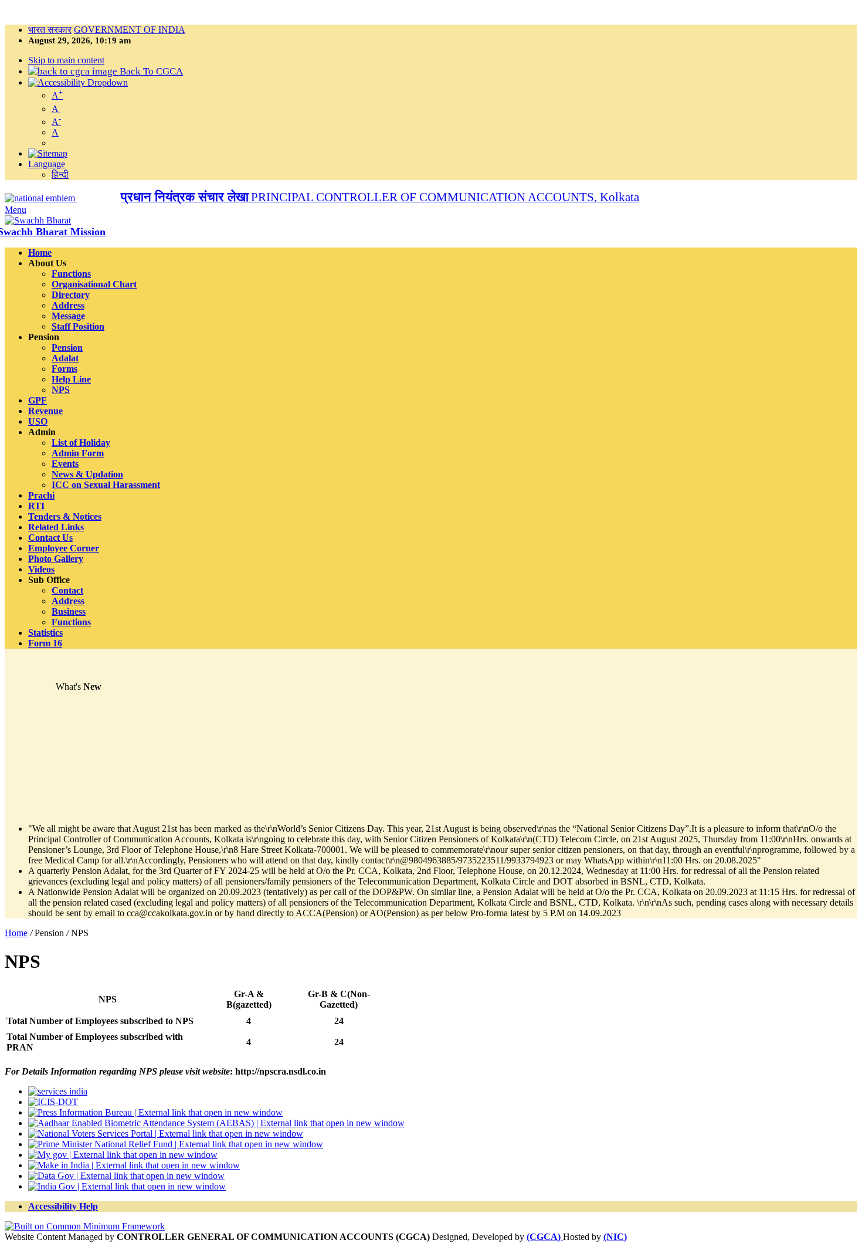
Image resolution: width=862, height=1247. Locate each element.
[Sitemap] (47, 153)
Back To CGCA (150, 71)
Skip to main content (66, 60)
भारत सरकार (50, 30)
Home (16, 933)
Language (46, 164)
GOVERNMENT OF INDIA (129, 30)
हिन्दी (60, 174)
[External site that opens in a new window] (85, 1226)
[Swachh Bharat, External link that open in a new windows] (38, 220)
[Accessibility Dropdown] (78, 82)
